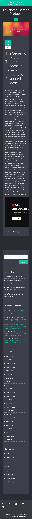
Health (7, 453)
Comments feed (10, 478)
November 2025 (10, 367)
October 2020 (9, 421)
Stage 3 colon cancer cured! (13, 280)
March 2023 (9, 403)
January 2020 (10, 439)
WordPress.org (10, 482)
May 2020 (8, 432)
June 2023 (9, 400)
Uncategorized (18, 232)
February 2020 (10, 436)
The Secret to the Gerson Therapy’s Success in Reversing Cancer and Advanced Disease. (15, 68)
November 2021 (10, 410)
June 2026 (9, 360)
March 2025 (9, 389)
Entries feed (9, 474)
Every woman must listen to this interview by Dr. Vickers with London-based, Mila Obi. (14, 294)
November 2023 (10, 396)
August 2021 (9, 414)
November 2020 (10, 418)
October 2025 (9, 371)
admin (8, 232)
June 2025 (9, 381)
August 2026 (9, 356)
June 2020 (9, 429)
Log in (7, 471)
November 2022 (10, 407)
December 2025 (10, 363)
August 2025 (9, 378)
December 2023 (10, 392)
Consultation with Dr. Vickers (14, 276)
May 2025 (8, 385)
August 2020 (9, 425)
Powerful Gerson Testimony (13, 284)
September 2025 (10, 374)
